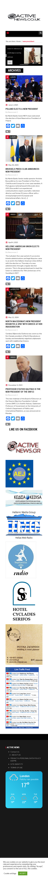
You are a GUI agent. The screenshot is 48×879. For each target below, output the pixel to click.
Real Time (21, 727)
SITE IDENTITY (16, 764)
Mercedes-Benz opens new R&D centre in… (20, 718)
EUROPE (13, 77)
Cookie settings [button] (10, 873)
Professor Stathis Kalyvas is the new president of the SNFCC (23, 390)
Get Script (14, 727)
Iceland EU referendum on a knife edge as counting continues (14, 53)
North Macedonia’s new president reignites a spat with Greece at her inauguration (24, 324)
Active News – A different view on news (18, 681)
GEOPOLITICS (14, 289)
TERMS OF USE (16, 767)
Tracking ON (29, 727)
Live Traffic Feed (22, 669)
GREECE (13, 214)
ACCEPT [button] (23, 873)
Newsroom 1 (13, 112)
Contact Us (14, 752)
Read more (10, 62)
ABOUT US (16, 755)
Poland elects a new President (22, 109)
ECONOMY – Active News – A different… (23, 675)
